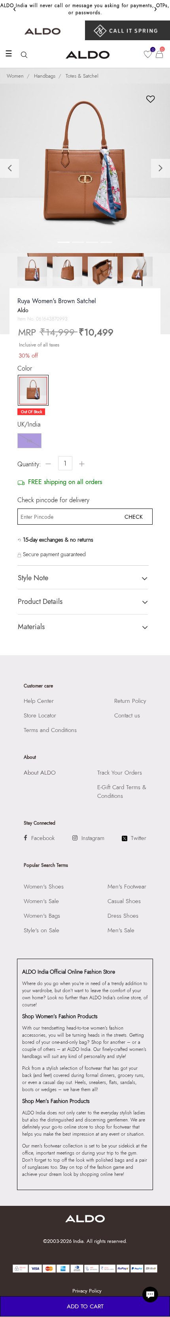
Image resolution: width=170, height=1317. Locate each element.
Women (15, 76)
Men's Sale (121, 930)
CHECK (134, 517)
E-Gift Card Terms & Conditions (121, 791)
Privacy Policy (87, 1291)
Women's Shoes (44, 886)
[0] (148, 54)
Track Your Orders (119, 772)
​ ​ (127, 30)
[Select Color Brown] (31, 390)
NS (29, 441)
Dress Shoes (123, 915)
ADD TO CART (85, 1306)
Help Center (39, 701)
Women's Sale (41, 901)
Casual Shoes (124, 901)
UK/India (28, 424)
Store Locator (40, 715)
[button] (13, 168)
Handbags (44, 76)
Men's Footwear (127, 886)
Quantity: (29, 464)
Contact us (127, 715)
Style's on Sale (41, 930)
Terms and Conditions (50, 730)
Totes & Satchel (82, 76)
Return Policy (130, 701)
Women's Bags (42, 915)
